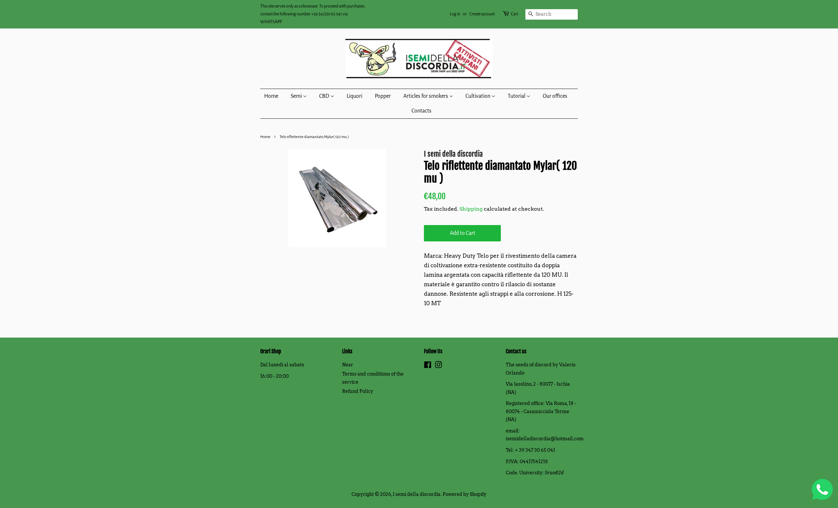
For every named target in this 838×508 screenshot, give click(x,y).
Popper (383, 96)
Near (347, 365)
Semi (297, 96)
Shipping (471, 209)
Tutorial (517, 96)
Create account (482, 14)
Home (271, 96)
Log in (455, 14)
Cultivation (478, 96)
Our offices (555, 96)
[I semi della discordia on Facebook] (427, 366)
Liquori (354, 96)
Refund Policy (357, 391)
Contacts (421, 111)
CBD (324, 96)
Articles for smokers (426, 96)
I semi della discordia (417, 494)
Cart (514, 14)
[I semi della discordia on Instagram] (438, 366)
